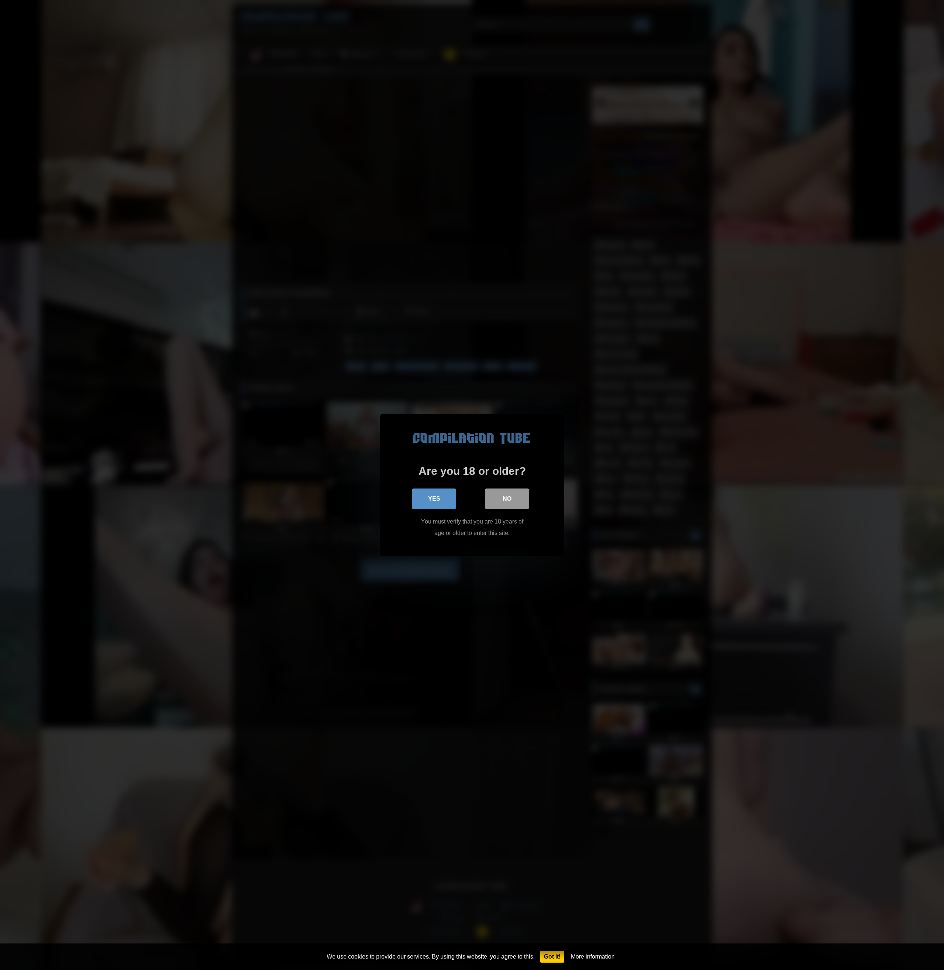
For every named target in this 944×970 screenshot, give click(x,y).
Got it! (552, 956)
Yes (434, 499)
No (507, 499)
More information (593, 956)
